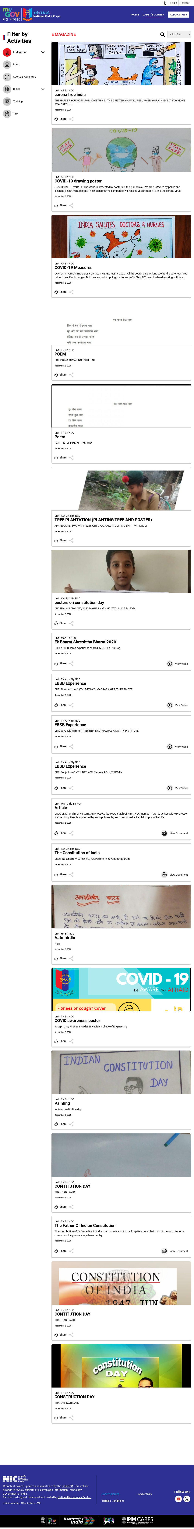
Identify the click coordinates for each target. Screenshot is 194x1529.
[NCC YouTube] (178, 1499)
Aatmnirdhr (65, 937)
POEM (60, 354)
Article (61, 807)
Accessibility (165, 3)
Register (184, 2)
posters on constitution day (79, 602)
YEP (15, 113)
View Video (181, 663)
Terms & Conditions (113, 1500)
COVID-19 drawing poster (78, 181)
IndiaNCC (67, 1486)
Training (18, 101)
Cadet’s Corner (153, 14)
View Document (179, 833)
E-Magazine (20, 52)
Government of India (15, 1493)
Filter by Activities (19, 37)
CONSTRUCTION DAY (75, 1396)
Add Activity (178, 14)
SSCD (16, 88)
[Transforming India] (79, 1523)
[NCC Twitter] (186, 1499)
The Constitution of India (77, 852)
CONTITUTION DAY (72, 1186)
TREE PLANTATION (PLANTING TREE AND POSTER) (103, 519)
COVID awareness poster (77, 1020)
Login (173, 2)
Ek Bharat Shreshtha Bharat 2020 (85, 642)
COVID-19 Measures (73, 267)
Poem (60, 436)
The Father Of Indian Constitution (85, 1225)
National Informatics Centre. (74, 1497)
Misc (16, 64)
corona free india (70, 94)
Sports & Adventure (24, 76)
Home (135, 14)
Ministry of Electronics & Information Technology (53, 1489)
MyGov (20, 1489)
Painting (62, 1103)
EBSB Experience (70, 683)
